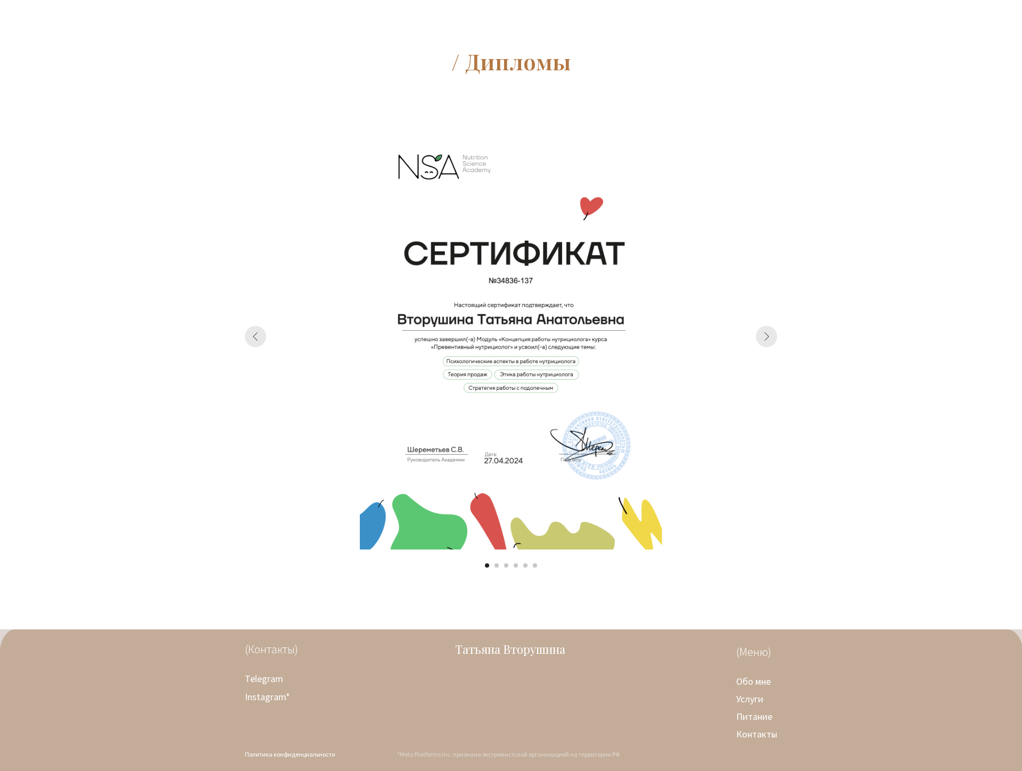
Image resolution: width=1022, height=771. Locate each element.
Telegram (264, 678)
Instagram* (267, 697)
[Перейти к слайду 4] (516, 565)
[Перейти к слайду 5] (525, 565)
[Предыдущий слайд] (255, 336)
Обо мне (753, 681)
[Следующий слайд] (766, 336)
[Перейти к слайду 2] (496, 565)
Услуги (749, 699)
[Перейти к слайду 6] (535, 565)
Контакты (756, 734)
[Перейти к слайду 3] (506, 565)
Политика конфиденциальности (290, 754)
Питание (754, 716)
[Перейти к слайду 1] (487, 565)
